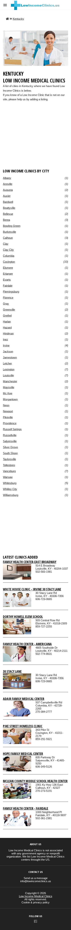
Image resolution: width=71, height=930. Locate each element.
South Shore (10, 453)
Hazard (7, 327)
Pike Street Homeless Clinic (22, 726)
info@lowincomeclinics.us (35, 881)
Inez (5, 339)
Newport (8, 411)
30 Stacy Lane (12, 671)
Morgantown (10, 399)
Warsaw (8, 477)
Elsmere (8, 267)
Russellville (9, 435)
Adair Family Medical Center (23, 699)
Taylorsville (9, 459)
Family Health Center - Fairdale (25, 808)
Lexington (8, 369)
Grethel (7, 315)
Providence (9, 423)
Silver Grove (10, 447)
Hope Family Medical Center (23, 753)
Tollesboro (9, 465)
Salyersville (10, 441)
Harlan (7, 321)
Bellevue (8, 213)
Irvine (6, 345)
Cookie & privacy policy (35, 902)
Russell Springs (12, 429)
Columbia (8, 255)
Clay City (8, 249)
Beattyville (9, 207)
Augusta (8, 189)
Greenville (9, 309)
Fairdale (7, 285)
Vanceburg (9, 471)
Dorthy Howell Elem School (23, 616)
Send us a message (36, 878)
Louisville (8, 375)
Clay (5, 243)
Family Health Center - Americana (27, 644)
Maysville (8, 387)
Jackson (8, 351)
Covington (9, 261)
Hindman (8, 333)
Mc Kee (7, 393)
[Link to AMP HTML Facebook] (35, 922)
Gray (6, 303)
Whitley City (10, 489)
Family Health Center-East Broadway (29, 562)
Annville (7, 183)
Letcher (7, 363)
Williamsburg (10, 495)
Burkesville (9, 231)
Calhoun (8, 237)
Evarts (7, 279)
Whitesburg (9, 483)
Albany (7, 177)
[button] (5, 5)
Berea (6, 219)
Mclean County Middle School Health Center (35, 781)
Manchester (10, 381)
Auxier (7, 195)
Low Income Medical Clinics (35, 896)
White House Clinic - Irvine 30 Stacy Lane (32, 589)
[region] (35, 140)
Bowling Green (11, 225)
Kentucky (18, 18)
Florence (8, 297)
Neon (6, 405)
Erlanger (8, 273)
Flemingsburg (11, 291)
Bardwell (8, 201)
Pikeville (8, 417)
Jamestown (10, 357)
